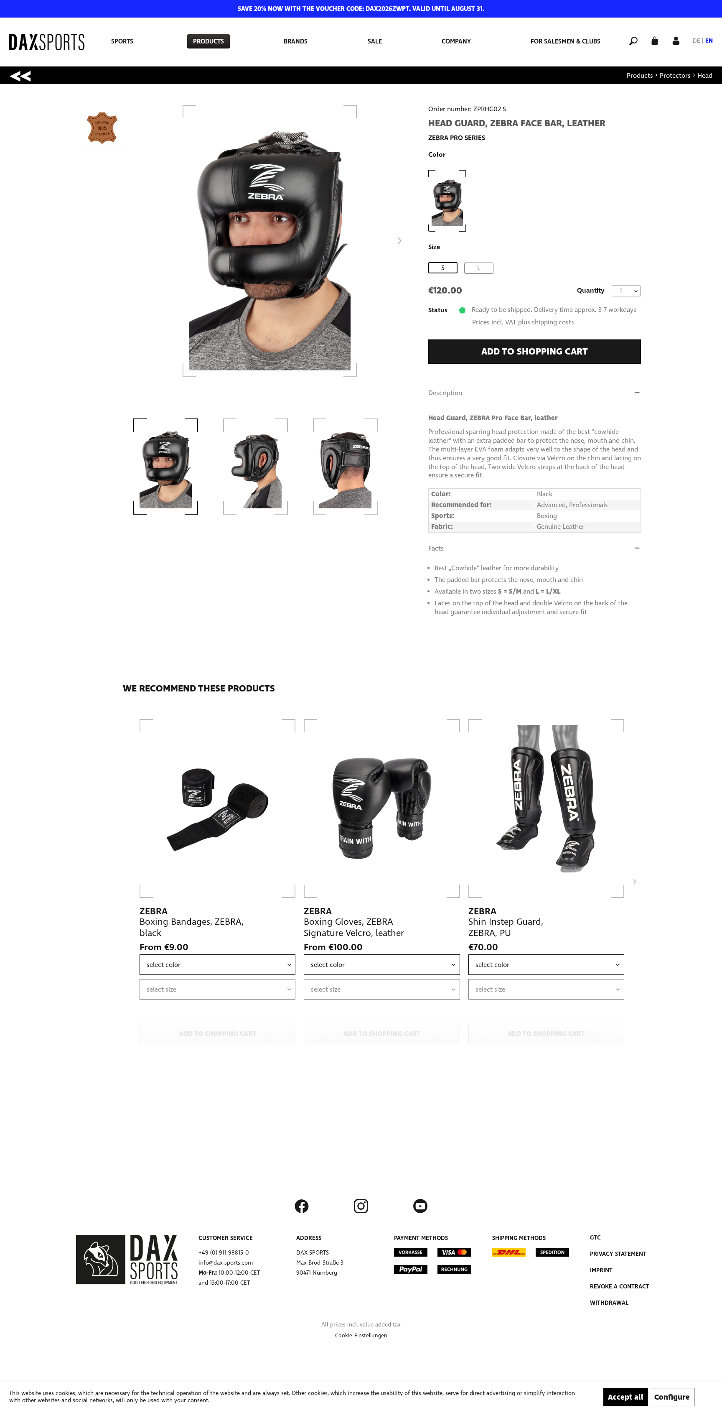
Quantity (591, 290)
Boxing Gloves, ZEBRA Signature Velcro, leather (354, 927)
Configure (672, 1397)
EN (709, 40)
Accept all (625, 1397)
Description (445, 393)
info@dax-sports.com (225, 1262)
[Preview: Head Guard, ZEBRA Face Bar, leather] (173, 466)
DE (696, 40)
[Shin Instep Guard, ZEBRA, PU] (546, 808)
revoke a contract (619, 1286)
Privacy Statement (618, 1253)
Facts (436, 548)
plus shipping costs (546, 322)
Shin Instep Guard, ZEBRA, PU (505, 927)
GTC (595, 1237)
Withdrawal (609, 1302)
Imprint (601, 1270)
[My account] (676, 40)
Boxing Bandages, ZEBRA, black (192, 927)
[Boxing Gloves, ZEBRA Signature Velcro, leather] (382, 808)
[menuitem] (122, 41)
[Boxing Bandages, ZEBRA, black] (217, 808)
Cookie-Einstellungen (361, 1335)
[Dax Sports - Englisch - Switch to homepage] (46, 42)
